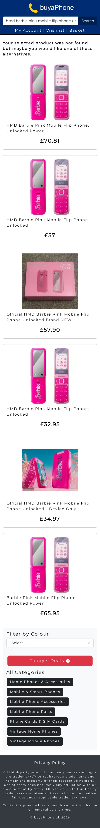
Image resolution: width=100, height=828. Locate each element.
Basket (77, 30)
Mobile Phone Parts (31, 711)
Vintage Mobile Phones (35, 741)
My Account (28, 30)
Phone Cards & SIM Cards (37, 721)
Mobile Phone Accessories (38, 701)
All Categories (25, 672)
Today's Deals (48, 660)
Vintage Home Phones (34, 731)
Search (87, 21)
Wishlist (55, 30)
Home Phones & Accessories (40, 682)
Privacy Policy (50, 763)
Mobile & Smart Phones (35, 692)
